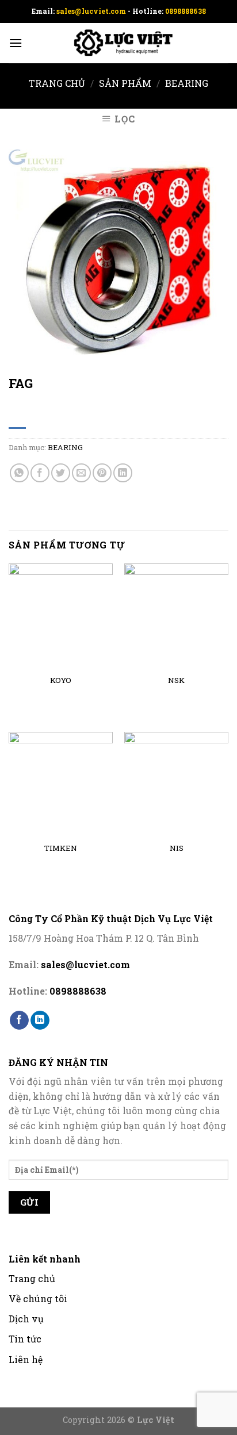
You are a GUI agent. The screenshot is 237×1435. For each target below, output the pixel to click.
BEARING (186, 83)
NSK (176, 680)
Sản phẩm (125, 83)
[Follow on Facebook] (19, 1020)
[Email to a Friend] (81, 472)
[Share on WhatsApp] (19, 472)
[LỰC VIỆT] (118, 43)
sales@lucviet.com (92, 11)
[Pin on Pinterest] (102, 472)
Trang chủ (57, 83)
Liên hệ (26, 1359)
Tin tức (25, 1339)
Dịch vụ (26, 1319)
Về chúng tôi (38, 1298)
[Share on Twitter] (60, 472)
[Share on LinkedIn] (122, 472)
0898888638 (185, 11)
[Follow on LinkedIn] (39, 1020)
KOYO (60, 680)
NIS (177, 848)
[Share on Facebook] (39, 472)
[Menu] (15, 43)
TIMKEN (60, 848)
